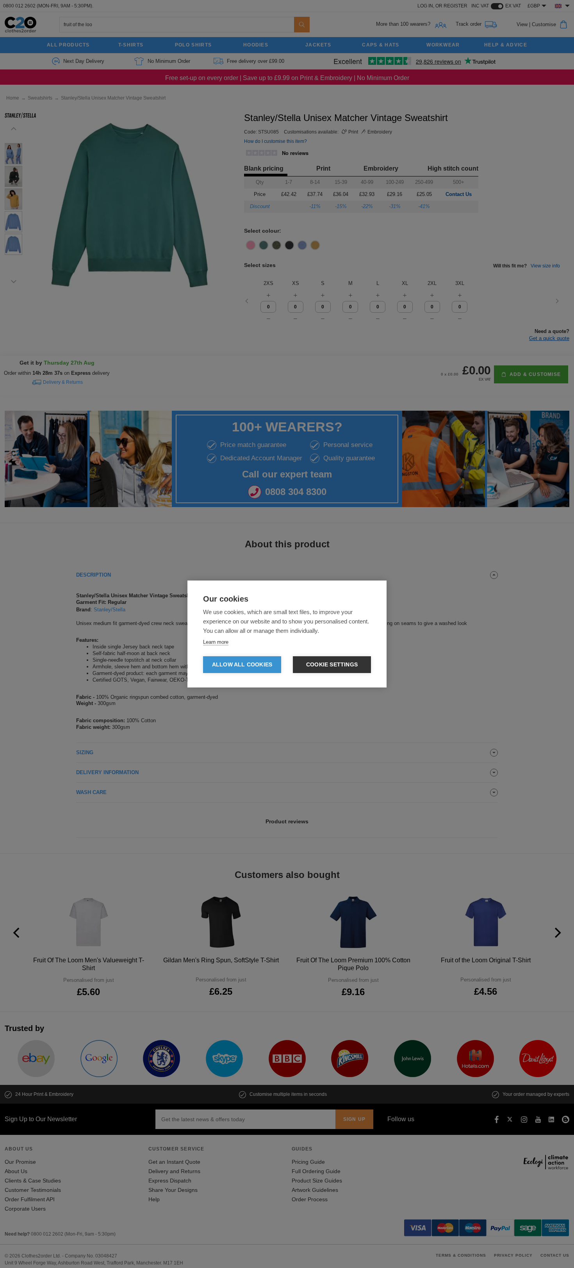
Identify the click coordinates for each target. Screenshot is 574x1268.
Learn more (215, 642)
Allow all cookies (242, 665)
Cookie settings (332, 665)
